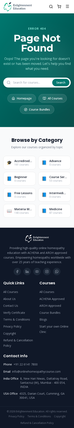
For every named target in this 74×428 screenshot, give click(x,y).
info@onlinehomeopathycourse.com (36, 371)
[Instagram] (47, 271)
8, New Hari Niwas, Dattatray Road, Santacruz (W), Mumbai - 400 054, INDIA (44, 383)
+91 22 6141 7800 (26, 364)
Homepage (24, 98)
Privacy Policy (12, 326)
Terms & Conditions (16, 319)
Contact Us (10, 306)
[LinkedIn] (27, 271)
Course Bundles (39, 109)
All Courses (55, 98)
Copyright (9, 333)
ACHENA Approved (52, 299)
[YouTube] (37, 271)
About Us (9, 299)
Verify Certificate (14, 313)
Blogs (43, 319)
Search (60, 82)
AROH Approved (50, 306)
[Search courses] (51, 6)
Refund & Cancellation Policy (37, 423)
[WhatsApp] (56, 271)
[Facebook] (17, 271)
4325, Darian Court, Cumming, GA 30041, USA (42, 396)
